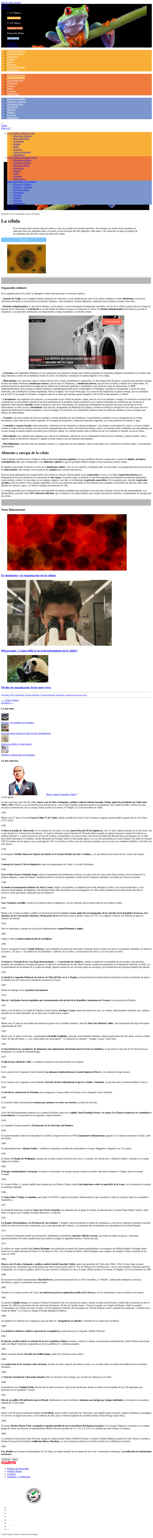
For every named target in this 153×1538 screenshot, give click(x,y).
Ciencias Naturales (16, 67)
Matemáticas (13, 70)
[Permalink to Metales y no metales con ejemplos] (5, 720)
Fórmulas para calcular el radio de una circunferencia (26, 733)
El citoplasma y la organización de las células (28, 575)
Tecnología (12, 56)
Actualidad (19, 695)
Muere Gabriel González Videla (61, 794)
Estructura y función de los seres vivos (71, 695)
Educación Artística (16, 51)
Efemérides (12, 46)
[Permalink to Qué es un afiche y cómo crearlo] (5, 741)
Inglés (10, 62)
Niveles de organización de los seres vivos (26, 687)
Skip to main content (11, 2)
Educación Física (15, 54)
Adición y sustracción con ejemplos (18, 755)
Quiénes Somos (14, 1471)
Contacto (11, 1474)
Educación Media (21, 181)
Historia (11, 59)
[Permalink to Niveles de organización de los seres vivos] (27, 681)
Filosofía (11, 109)
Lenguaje (11, 64)
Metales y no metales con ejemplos (17, 722)
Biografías (12, 43)
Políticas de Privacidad (18, 1468)
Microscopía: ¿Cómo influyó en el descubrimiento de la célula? (39, 650)
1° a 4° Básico (21, 133)
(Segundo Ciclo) (7, 695)
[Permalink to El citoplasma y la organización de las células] (67, 569)
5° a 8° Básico (22, 157)
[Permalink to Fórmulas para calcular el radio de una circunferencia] (5, 730)
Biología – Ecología (16, 101)
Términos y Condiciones (18, 1476)
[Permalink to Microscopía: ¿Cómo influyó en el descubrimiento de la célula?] (59, 645)
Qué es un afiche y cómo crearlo (16, 744)
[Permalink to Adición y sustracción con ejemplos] (5, 752)
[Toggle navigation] (2, 123)
